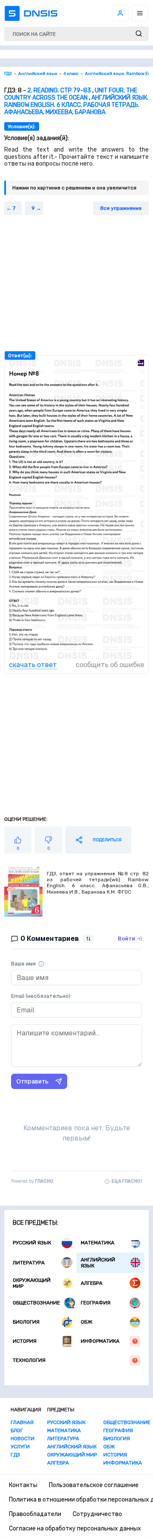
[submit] (139, 33)
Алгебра (91, 1283)
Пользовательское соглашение (94, 1485)
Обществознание (36, 1303)
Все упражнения (121, 208)
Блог (17, 1430)
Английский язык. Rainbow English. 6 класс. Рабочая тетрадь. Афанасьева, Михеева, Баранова (76, 105)
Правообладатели (35, 1514)
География (95, 1303)
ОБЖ (86, 1322)
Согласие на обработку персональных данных (75, 1528)
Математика (97, 1243)
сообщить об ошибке (110, 665)
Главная (22, 1422)
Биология (26, 1322)
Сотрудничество (97, 1514)
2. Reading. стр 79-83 (59, 90)
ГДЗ (15, 1455)
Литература (29, 1263)
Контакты (23, 1485)
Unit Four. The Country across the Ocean (70, 94)
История (25, 1341)
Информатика (100, 1341)
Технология (29, 1360)
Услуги (20, 1447)
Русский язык (32, 1243)
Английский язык (98, 1263)
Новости (22, 1439)
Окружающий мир (32, 1283)
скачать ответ (33, 665)
